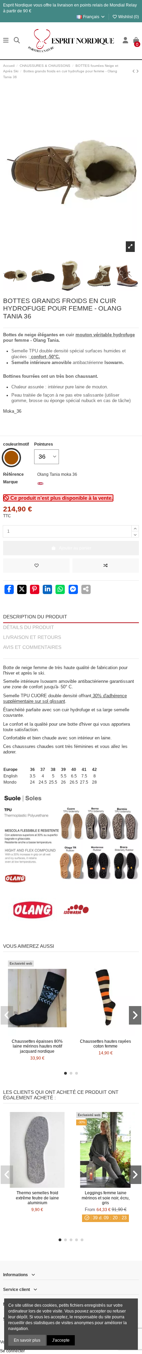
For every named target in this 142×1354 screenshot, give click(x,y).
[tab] (71, 655)
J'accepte (61, 1340)
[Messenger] (73, 590)
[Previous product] (134, 71)
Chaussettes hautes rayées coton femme (105, 1044)
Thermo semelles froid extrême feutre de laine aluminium (37, 1197)
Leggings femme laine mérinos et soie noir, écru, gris (106, 1197)
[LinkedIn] (47, 590)
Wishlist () (128, 16)
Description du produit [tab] (35, 616)
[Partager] (9, 590)
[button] (65, 1073)
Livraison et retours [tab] (32, 637)
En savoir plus (27, 1340)
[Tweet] (22, 590)
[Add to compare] (105, 565)
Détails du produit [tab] (28, 627)
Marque (10, 482)
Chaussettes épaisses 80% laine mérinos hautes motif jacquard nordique (37, 1046)
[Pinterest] (34, 590)
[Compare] (37, 1034)
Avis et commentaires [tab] (32, 647)
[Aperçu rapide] (45, 1034)
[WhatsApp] (60, 590)
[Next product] (137, 71)
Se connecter (12, 1351)
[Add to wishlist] (36, 565)
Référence (13, 474)
